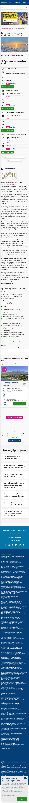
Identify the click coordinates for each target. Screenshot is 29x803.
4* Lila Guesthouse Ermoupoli (6, 744)
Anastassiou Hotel (19, 643)
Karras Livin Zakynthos (5, 719)
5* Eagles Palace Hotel (17, 700)
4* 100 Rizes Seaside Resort (6, 612)
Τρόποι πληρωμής (14, 533)
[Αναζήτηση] (27, 7)
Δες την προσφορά (7, 86)
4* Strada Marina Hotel (11, 690)
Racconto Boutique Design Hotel (18, 633)
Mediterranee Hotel (18, 642)
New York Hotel (4, 666)
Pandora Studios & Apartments (16, 733)
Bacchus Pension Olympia (16, 639)
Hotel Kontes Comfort (5, 689)
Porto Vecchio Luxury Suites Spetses (8, 737)
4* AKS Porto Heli (13, 570)
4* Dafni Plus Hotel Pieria (19, 718)
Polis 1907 (16, 717)
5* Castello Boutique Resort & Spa (7, 674)
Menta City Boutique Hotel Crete (7, 717)
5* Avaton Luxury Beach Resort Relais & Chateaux (10, 735)
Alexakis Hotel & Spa (11, 659)
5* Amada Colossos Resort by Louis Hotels (18, 728)
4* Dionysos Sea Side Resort (6, 710)
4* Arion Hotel (4, 572)
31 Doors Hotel (4, 659)
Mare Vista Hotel (4, 585)
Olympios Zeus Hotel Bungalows (21, 654)
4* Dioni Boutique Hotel (21, 605)
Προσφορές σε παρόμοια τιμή (14, 417)
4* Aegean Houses (4, 702)
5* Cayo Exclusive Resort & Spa (12, 663)
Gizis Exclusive (17, 667)
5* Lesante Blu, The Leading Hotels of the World (10, 705)
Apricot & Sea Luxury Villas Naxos (16, 719)
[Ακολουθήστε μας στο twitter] (16, 544)
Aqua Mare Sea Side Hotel (17, 636)
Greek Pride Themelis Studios (6, 651)
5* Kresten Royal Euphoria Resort (7, 681)
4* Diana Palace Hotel (21, 608)
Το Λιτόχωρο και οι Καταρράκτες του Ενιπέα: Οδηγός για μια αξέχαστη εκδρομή (13, 768)
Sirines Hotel (13, 605)
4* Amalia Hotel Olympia (5, 597)
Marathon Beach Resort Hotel (6, 631)
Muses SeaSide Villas (14, 595)
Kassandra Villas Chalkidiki (6, 745)
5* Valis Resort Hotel (20, 560)
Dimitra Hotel (16, 727)
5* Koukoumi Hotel (21, 671)
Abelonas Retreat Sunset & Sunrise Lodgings (9, 730)
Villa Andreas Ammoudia (17, 647)
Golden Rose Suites (4, 622)
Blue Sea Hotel (4, 601)
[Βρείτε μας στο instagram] (8, 544)
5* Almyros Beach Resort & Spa (6, 677)
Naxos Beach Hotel (17, 677)
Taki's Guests (3, 742)
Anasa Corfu (10, 676)
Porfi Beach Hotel (12, 714)
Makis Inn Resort (4, 676)
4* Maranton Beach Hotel (6, 571)
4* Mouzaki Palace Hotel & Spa (15, 578)
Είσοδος (18, 2)
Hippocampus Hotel (5, 678)
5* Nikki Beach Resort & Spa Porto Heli (15, 601)
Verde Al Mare (16, 661)
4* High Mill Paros (22, 595)
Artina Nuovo (15, 672)
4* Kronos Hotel (22, 573)
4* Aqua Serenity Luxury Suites (7, 727)
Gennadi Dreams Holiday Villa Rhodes (8, 743)
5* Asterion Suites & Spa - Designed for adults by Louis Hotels (12, 688)
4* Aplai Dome (17, 681)
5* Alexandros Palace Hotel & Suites (7, 683)
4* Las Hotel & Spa (11, 643)
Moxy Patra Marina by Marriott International (9, 598)
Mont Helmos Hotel (21, 613)
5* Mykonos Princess (23, 672)
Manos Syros (3, 627)
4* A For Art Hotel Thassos (6, 624)
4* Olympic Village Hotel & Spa (7, 577)
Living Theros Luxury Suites (21, 683)
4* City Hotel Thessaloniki (17, 618)
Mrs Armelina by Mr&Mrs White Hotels (19, 710)
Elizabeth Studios (14, 591)
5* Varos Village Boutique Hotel (7, 698)
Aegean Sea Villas (18, 695)
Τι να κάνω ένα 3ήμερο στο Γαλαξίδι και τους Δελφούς (11, 770)
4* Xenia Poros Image (14, 573)
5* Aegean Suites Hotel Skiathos (7, 718)
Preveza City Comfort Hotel (15, 656)
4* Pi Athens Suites (16, 651)
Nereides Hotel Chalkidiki (17, 740)
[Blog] (23, 544)
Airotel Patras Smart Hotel (6, 618)
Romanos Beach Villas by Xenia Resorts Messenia (10, 739)
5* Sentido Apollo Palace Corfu (7, 673)
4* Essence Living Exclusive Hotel (16, 648)
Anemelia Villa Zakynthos (6, 722)
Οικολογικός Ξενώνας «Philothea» (18, 626)
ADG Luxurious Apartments (6, 611)
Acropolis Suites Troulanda (6, 662)
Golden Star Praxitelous (5, 596)
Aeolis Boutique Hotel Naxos (17, 603)
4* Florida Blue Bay (11, 572)
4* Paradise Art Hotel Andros (19, 587)
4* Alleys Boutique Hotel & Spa (7, 747)
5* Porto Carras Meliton (5, 580)
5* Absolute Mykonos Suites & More (7, 623)
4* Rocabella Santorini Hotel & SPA (7, 682)
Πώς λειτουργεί (22, 530)
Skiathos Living (19, 632)
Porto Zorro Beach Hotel (13, 583)
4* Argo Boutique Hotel (5, 669)
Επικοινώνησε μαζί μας (9, 530)
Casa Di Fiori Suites (12, 702)
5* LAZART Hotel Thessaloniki (6, 661)
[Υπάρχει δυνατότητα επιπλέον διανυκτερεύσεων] (19, 388)
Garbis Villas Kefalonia (5, 615)
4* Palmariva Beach (4, 583)
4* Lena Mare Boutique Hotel (15, 684)
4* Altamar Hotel (23, 590)
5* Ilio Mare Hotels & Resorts (6, 568)
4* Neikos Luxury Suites (12, 613)
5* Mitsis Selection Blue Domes (7, 668)
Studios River (3, 641)
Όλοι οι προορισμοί (4, 753)
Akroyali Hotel (4, 602)
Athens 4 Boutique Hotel (15, 657)
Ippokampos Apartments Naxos (7, 703)
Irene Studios (16, 581)
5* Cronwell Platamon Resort (15, 562)
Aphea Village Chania (5, 733)
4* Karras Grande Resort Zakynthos (14, 602)
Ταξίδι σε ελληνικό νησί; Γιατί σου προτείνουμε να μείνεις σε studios (13, 758)
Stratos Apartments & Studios (6, 664)
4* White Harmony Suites (5, 697)
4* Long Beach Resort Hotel (14, 563)
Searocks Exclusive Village (17, 624)
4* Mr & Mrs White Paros (17, 652)
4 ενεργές (13, 55)
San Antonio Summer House (6, 647)
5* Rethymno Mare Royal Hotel (20, 713)
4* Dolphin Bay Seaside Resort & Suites (8, 576)
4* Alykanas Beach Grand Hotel (7, 581)
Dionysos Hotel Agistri (22, 689)
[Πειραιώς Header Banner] (14, 18)
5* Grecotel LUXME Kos (5, 558)
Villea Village (3, 690)
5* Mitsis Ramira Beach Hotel (6, 672)
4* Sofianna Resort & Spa (5, 724)
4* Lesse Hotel (22, 583)
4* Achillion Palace (11, 666)
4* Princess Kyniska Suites (6, 639)
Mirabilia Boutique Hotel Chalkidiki (7, 629)
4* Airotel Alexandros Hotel (12, 641)
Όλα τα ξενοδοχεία (4, 750)
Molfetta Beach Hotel (22, 692)
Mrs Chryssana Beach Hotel (17, 599)
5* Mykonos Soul (18, 694)
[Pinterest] (19, 544)
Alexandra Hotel (4, 643)
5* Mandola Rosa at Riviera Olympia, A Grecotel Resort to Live (12, 556)
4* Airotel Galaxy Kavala (5, 605)
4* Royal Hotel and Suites (15, 644)
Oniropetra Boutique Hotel (6, 603)
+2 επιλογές (12, 391)
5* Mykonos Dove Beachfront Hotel (7, 695)
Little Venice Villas (20, 723)
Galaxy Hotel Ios (22, 649)
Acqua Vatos (23, 644)
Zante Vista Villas (18, 725)
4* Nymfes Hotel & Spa (5, 591)
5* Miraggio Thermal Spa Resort (14, 607)
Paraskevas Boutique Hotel (19, 673)
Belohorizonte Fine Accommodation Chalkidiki (10, 732)
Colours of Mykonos (11, 693)
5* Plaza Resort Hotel (18, 668)
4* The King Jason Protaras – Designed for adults (10, 738)
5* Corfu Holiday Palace (18, 577)
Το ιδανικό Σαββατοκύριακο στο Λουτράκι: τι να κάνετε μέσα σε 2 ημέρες (13, 760)
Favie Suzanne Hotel (14, 596)
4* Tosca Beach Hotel (5, 567)
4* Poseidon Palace (4, 561)
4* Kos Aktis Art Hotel (14, 678)
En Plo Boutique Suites (5, 692)
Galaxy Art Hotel (4, 634)
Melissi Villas (11, 699)
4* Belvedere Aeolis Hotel (6, 636)
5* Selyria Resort (20, 576)
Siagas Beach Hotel (14, 580)
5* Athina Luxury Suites (20, 666)
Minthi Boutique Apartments (12, 627)
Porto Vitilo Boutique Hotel (6, 592)
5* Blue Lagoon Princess (20, 572)
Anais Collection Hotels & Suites (7, 658)
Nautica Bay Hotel (4, 563)
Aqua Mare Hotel (13, 689)
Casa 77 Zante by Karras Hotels (17, 662)
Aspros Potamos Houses (5, 720)
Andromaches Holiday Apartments (7, 694)
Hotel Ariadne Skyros (5, 712)
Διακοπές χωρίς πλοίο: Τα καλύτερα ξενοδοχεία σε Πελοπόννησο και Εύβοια (13, 763)
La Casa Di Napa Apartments (15, 646)
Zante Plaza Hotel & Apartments (7, 575)
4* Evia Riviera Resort (5, 570)
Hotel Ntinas (20, 622)
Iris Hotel (12, 615)
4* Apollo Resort (4, 708)
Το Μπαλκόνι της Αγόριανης (21, 623)
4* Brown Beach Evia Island (18, 582)
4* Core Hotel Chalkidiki (12, 634)
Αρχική (3, 28)
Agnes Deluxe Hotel (5, 656)
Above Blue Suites (22, 606)
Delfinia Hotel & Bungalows (6, 707)
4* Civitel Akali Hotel (5, 685)
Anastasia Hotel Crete (5, 728)
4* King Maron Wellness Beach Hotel (8, 638)
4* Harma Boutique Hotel (19, 674)
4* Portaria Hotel (4, 608)
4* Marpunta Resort (16, 592)
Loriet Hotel (3, 637)
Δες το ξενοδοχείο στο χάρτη (9, 184)
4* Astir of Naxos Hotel (19, 699)
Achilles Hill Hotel (15, 611)
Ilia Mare (12, 654)
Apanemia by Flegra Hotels (6, 599)
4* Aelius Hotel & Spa (5, 617)
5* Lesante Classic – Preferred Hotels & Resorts (9, 715)
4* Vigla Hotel (16, 703)
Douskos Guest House (21, 690)
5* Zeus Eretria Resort (19, 566)
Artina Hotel (20, 634)
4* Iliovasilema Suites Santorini (21, 615)
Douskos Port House (12, 608)
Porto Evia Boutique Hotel (15, 593)
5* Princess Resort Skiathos (6, 633)
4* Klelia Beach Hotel (5, 573)
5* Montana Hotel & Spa (13, 561)
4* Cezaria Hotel (4, 607)
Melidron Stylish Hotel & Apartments (19, 745)
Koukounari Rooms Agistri (11, 637)
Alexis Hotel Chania (4, 684)
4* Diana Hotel (4, 613)
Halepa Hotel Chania (5, 704)
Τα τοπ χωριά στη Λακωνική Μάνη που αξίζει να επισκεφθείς (12, 771)
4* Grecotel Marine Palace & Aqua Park (18, 558)
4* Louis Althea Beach (15, 724)
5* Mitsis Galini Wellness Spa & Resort (8, 560)
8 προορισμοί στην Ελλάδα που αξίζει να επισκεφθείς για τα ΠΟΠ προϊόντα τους (13, 765)
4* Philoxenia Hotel (15, 590)
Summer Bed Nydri (14, 720)
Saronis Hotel (22, 621)
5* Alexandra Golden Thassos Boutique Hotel (9, 606)
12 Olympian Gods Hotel (5, 586)
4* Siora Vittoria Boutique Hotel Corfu (17, 616)
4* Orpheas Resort (4, 714)
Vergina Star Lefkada (5, 649)
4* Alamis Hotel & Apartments (6, 652)
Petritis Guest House (14, 649)
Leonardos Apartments (16, 612)
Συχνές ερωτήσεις (15, 540)
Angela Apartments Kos (12, 708)
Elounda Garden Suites (19, 682)
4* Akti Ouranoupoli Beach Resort (7, 642)
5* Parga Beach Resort (5, 646)
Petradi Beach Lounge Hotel (6, 700)
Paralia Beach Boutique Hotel (6, 619)
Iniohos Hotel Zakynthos (14, 704)
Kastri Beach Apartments (11, 742)
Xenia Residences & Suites (17, 707)
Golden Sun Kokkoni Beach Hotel (7, 587)
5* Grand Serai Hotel (5, 562)
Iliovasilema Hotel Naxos (16, 709)
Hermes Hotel (11, 667)
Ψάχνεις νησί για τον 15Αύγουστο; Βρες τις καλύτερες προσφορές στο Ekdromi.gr (13, 773)
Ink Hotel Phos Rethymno (6, 729)
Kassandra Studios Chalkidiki (18, 744)
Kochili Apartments (13, 622)
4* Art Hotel (16, 698)
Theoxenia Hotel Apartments (6, 582)
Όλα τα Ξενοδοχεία (11, 28)
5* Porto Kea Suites (22, 663)
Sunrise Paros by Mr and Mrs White (7, 713)
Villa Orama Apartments (5, 657)
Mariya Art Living (13, 685)
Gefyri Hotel (3, 663)
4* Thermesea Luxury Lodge (6, 671)
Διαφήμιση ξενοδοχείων (14, 537)
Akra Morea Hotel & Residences (17, 586)
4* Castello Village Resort (18, 747)
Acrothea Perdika (20, 628)
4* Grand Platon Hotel (22, 570)
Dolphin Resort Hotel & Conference (7, 725)
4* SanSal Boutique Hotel (17, 664)
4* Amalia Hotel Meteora (12, 609)
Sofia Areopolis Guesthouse (6, 740)
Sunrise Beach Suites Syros (6, 709)
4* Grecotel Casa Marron (17, 557)
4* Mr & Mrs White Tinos (13, 585)
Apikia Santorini (14, 692)
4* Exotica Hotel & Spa (14, 567)
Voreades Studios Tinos (21, 742)
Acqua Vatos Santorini (14, 621)
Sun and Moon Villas (5, 648)
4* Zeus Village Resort (5, 734)
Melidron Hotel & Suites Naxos (20, 653)
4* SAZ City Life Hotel (5, 593)
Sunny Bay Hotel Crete (20, 638)
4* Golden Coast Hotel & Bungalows (7, 566)
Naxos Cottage (22, 712)
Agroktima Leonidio (5, 616)
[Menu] (2, 7)
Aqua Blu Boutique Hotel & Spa (7, 687)
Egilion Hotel (3, 609)
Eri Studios (16, 676)
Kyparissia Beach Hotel (5, 644)
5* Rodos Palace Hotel (5, 595)
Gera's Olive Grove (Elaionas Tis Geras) (8, 632)
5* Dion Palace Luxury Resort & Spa (18, 571)
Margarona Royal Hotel (22, 591)
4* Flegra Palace (14, 669)
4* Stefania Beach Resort (5, 590)
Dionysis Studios (16, 619)
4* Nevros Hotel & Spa (5, 654)
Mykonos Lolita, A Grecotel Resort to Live (8, 723)
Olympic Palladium (4, 699)
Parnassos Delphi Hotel (5, 748)
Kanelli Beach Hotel (4, 578)
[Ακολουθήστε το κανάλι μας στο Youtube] (12, 544)
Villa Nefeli (15, 671)
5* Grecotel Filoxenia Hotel (6, 557)
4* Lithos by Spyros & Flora (16, 697)
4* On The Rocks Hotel (14, 712)
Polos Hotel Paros (4, 667)
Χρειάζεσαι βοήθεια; (14, 440)
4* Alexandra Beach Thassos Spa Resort (8, 628)
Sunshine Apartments (5, 621)
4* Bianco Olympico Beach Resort (7, 565)
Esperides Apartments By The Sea (7, 653)
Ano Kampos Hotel (17, 658)
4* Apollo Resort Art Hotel (6, 626)
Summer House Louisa (21, 659)
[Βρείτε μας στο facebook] (5, 544)
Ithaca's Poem (17, 629)
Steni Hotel (24, 646)
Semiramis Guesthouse (14, 617)
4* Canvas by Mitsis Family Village (7, 679)
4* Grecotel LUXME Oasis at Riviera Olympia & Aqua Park (11, 588)
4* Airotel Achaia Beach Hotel (18, 568)
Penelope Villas (4, 693)
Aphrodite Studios (22, 641)
